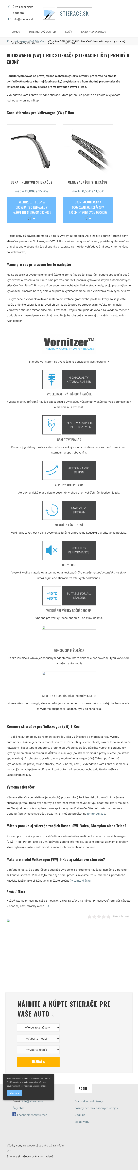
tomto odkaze (96, 813)
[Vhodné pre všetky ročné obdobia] (69, 597)
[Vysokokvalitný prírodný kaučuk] (69, 380)
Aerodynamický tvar (69, 485)
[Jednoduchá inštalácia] (69, 637)
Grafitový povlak (69, 439)
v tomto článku (81, 880)
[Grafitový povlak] (69, 426)
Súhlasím (14, 1093)
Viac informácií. (39, 1086)
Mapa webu (82, 1121)
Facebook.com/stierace (32, 1115)
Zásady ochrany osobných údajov (96, 1108)
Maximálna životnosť (69, 524)
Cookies (80, 1114)
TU (47, 906)
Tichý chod (69, 565)
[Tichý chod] (69, 551)
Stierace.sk (74, 13)
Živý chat (18, 1108)
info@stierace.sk (23, 19)
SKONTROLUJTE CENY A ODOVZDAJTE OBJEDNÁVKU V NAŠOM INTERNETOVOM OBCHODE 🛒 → (32, 210)
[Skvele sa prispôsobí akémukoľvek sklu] (69, 682)
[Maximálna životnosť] (69, 511)
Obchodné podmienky (89, 1101)
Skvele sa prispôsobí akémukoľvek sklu (69, 695)
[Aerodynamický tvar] (69, 471)
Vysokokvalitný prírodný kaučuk (69, 394)
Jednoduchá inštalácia (69, 650)
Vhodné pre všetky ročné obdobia (69, 610)
